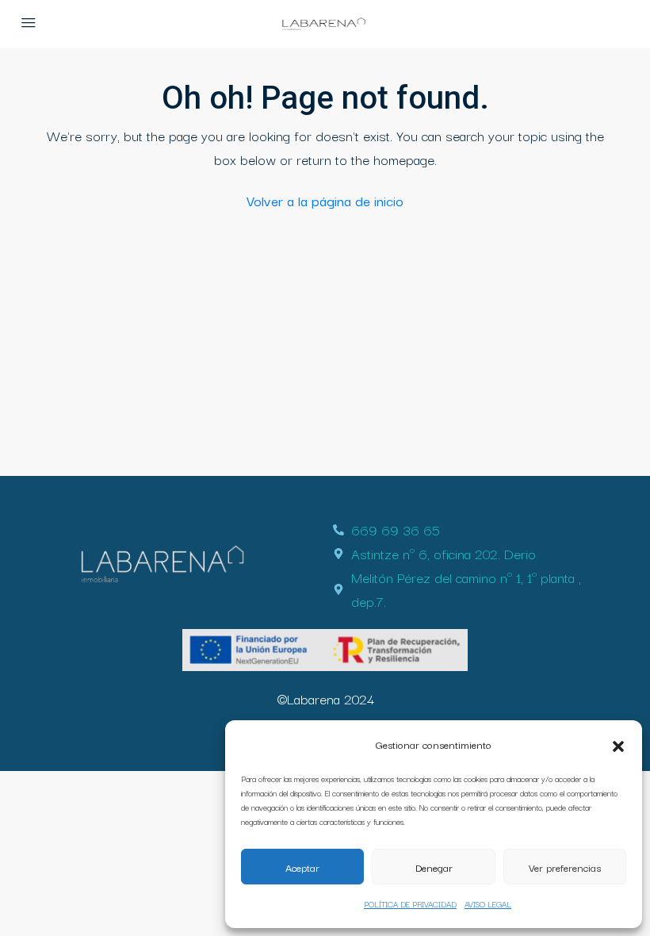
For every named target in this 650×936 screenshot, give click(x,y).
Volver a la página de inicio (325, 200)
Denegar (434, 867)
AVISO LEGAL (488, 904)
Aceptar (302, 867)
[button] (618, 744)
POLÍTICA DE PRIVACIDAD (410, 904)
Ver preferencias (565, 867)
